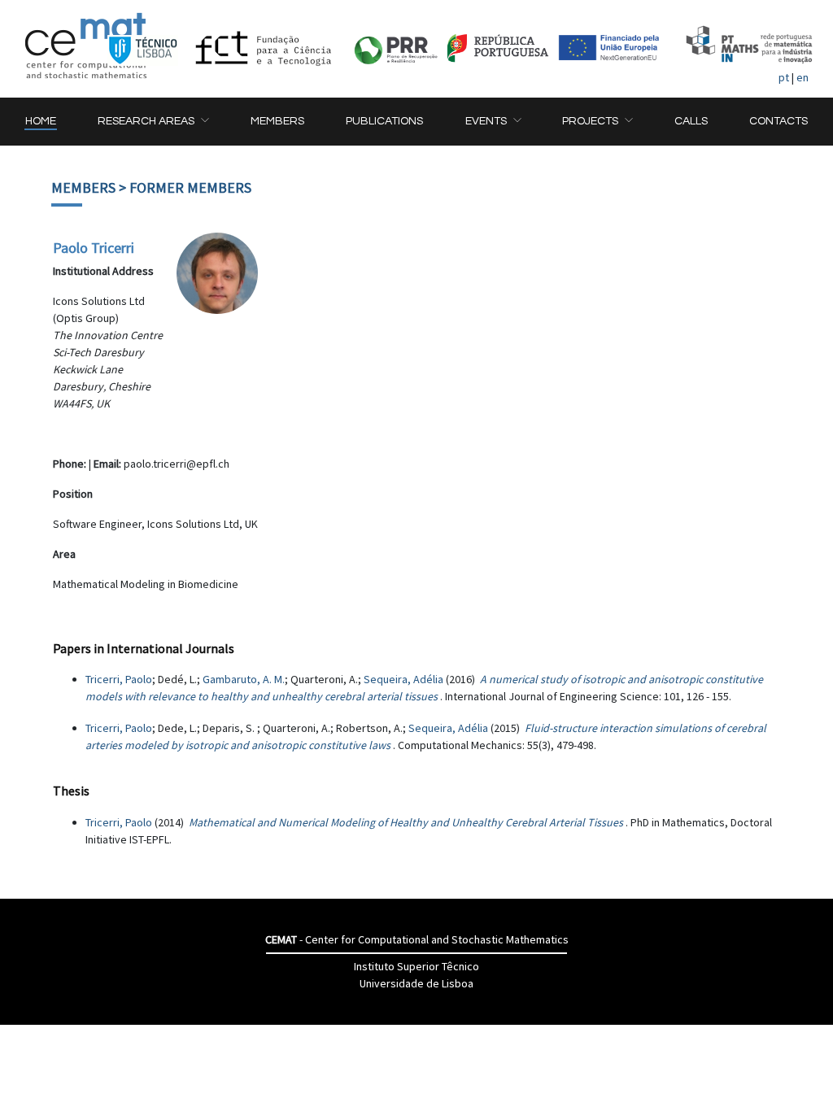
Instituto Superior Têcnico (416, 966)
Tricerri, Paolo (118, 679)
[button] (153, 122)
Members (83, 187)
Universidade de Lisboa (416, 983)
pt (783, 77)
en (802, 77)
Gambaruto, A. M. (244, 679)
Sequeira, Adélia (403, 679)
